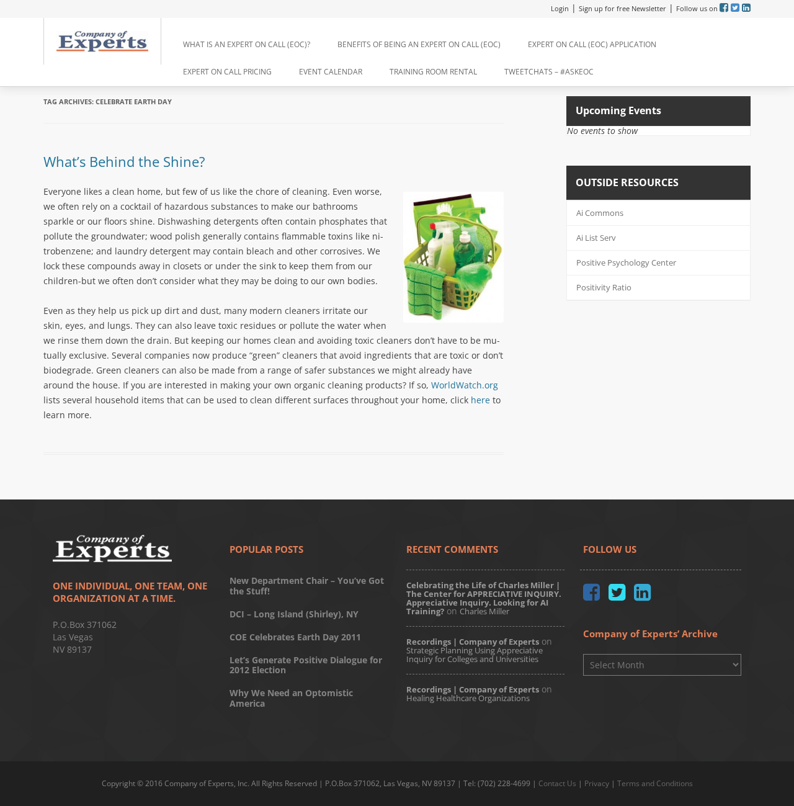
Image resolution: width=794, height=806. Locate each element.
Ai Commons (599, 212)
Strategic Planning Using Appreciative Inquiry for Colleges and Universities (474, 655)
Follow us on (698, 8)
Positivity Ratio (603, 287)
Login (560, 8)
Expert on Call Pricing (227, 71)
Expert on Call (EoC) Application (592, 44)
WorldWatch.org (464, 385)
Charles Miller (484, 611)
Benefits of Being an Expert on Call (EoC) (419, 44)
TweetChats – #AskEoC (549, 71)
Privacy (596, 783)
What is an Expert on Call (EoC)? (246, 44)
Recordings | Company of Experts (472, 641)
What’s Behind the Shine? (124, 161)
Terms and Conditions (655, 783)
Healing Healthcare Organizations (468, 698)
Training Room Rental (433, 71)
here (480, 400)
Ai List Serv (596, 237)
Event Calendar (330, 71)
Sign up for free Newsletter (622, 8)
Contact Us (557, 783)
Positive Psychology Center (626, 262)
